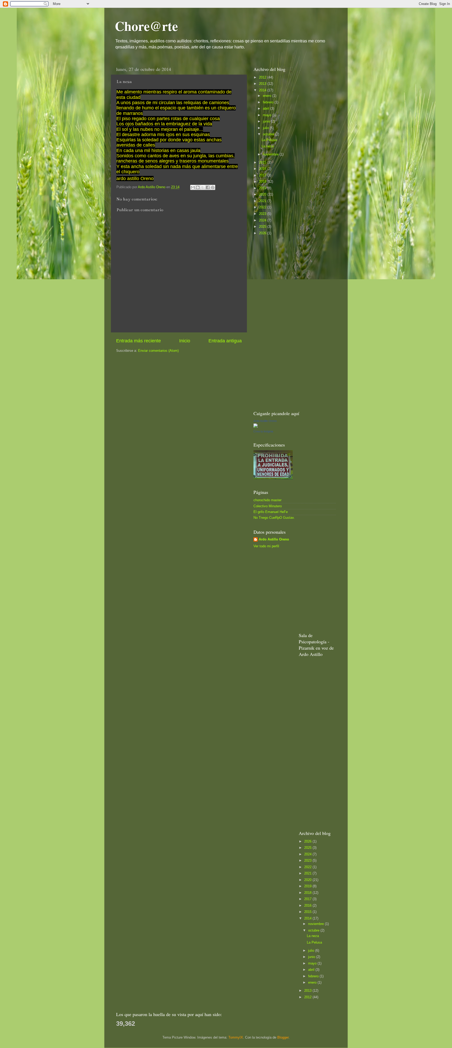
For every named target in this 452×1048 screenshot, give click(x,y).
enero (267, 96)
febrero (268, 102)
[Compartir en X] (202, 187)
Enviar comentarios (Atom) (158, 351)
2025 (263, 226)
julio (266, 128)
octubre (269, 134)
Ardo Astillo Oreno (274, 539)
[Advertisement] (292, 322)
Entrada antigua (225, 340)
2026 (263, 233)
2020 (263, 194)
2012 (263, 77)
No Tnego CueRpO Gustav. (274, 518)
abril (266, 108)
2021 (263, 201)
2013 (263, 84)
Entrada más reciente (138, 340)
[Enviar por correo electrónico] (192, 187)
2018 (263, 181)
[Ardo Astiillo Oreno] (255, 426)
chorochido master (267, 500)
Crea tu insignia (263, 431)
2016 (263, 169)
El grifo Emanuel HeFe (270, 512)
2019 (263, 188)
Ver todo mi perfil (266, 546)
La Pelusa (269, 140)
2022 (263, 207)
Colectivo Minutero (267, 506)
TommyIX (235, 1037)
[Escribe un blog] (197, 187)
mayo (267, 115)
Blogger (283, 1037)
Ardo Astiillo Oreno (265, 420)
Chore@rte (146, 25)
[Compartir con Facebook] (207, 187)
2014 (263, 90)
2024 (263, 220)
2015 (263, 162)
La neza (268, 146)
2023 (263, 214)
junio (267, 121)
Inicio (184, 340)
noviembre (271, 154)
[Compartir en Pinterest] (212, 187)
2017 (263, 175)
